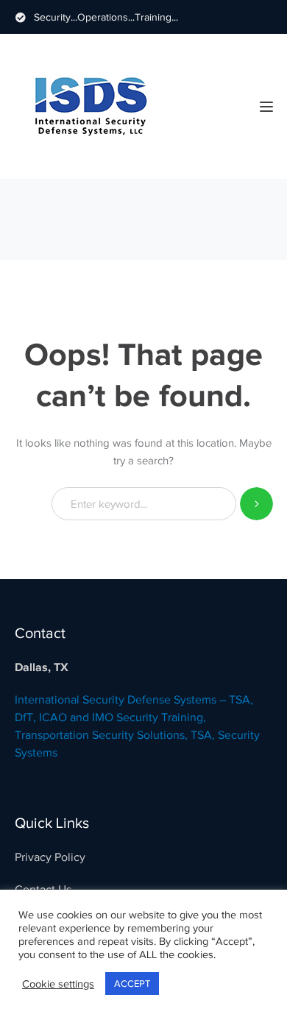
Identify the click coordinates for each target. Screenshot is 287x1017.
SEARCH (256, 503)
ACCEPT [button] (132, 983)
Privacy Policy (50, 857)
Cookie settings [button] (58, 984)
